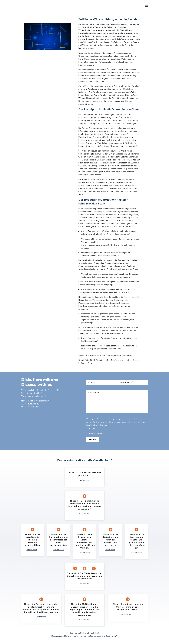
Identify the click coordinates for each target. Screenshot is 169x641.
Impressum (77, 636)
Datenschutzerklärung (61, 636)
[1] (118, 30)
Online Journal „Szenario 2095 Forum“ (101, 636)
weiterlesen (84, 480)
